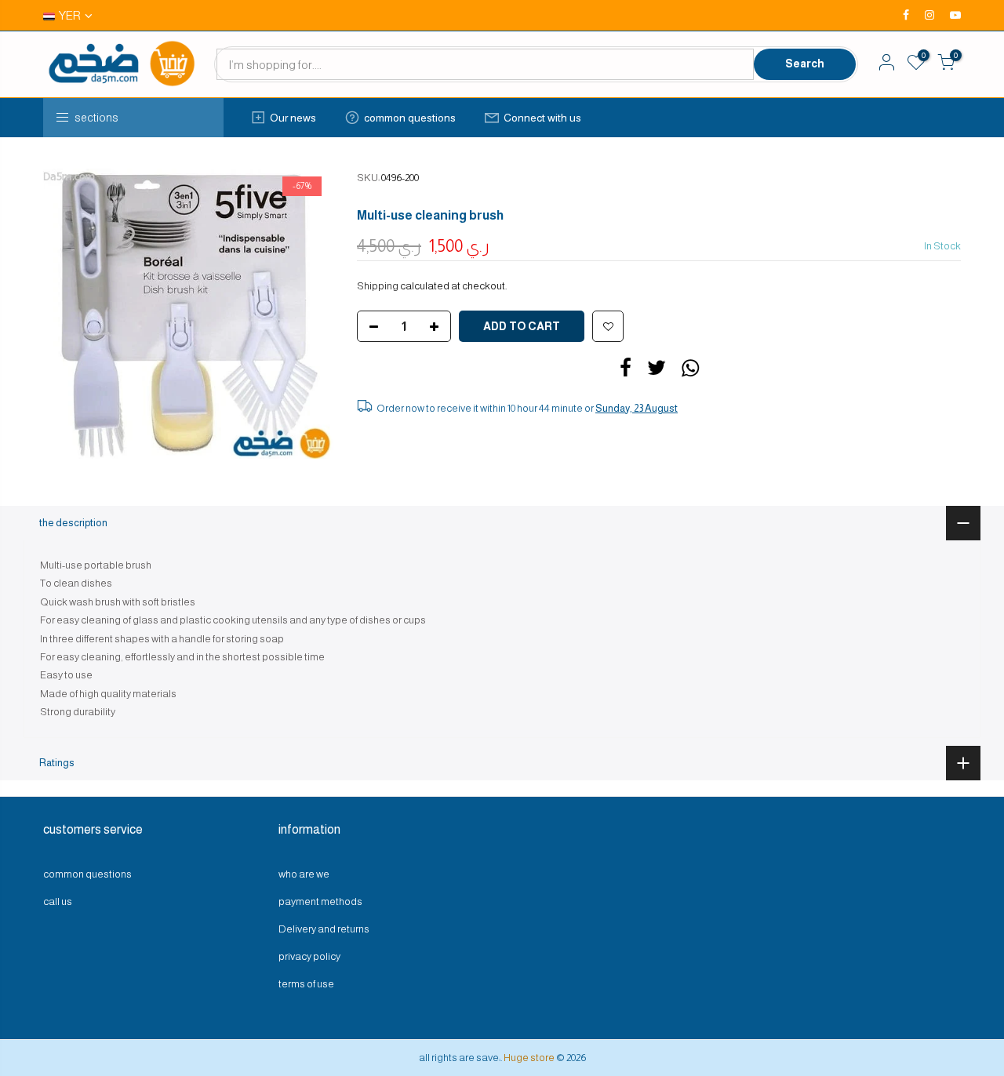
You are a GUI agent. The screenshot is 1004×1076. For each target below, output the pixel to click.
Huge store (529, 1057)
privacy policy (309, 956)
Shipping (377, 286)
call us (57, 901)
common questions (410, 117)
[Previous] (71, 314)
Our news (293, 117)
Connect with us (542, 117)
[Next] (306, 314)
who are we (303, 874)
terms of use (306, 984)
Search (804, 63)
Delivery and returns (323, 929)
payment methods (320, 901)
